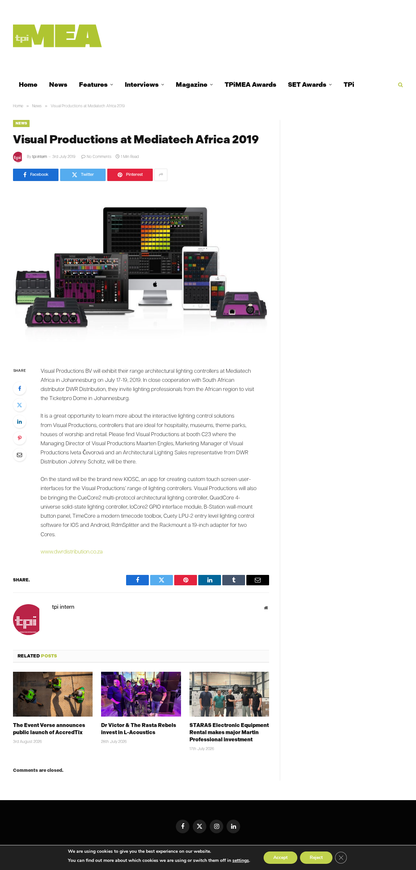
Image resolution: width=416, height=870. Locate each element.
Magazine (191, 84)
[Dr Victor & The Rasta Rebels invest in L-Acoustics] (141, 694)
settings (240, 860)
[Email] (19, 454)
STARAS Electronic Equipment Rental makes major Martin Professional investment (229, 732)
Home (28, 84)
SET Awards (307, 84)
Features (93, 84)
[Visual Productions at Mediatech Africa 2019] (141, 273)
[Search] (400, 84)
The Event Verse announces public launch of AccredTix (49, 728)
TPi (349, 84)
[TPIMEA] (57, 35)
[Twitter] (19, 404)
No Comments (99, 157)
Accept (280, 857)
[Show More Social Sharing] (160, 175)
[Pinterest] (19, 438)
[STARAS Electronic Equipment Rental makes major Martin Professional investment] (229, 694)
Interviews (142, 84)
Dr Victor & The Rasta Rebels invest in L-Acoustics (138, 728)
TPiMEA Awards (250, 84)
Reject (316, 857)
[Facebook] (19, 388)
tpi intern (39, 157)
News (58, 84)
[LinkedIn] (19, 421)
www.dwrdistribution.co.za (72, 552)
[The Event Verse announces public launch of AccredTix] (53, 694)
